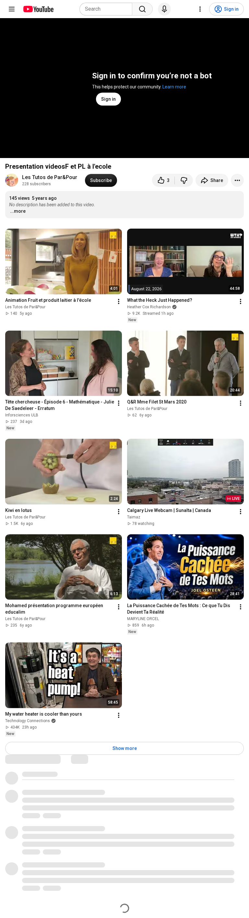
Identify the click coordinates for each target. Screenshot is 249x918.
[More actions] (237, 180)
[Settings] (200, 9)
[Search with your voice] (164, 9)
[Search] (142, 9)
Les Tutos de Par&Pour (49, 177)
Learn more (174, 86)
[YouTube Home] (38, 9)
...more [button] (18, 211)
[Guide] (12, 9)
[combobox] (108, 9)
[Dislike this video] (184, 180)
